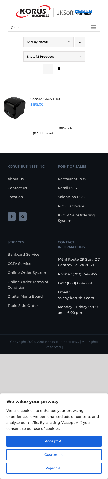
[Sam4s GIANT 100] (14, 107)
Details (67, 128)
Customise (54, 454)
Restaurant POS (72, 179)
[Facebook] (12, 216)
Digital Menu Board (25, 296)
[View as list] (58, 69)
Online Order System (27, 272)
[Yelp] (23, 216)
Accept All (54, 441)
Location (15, 197)
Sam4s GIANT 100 (45, 99)
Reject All (54, 468)
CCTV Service (19, 263)
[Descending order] (80, 42)
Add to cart (44, 133)
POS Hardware (71, 206)
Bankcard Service (23, 254)
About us (16, 179)
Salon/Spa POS (71, 197)
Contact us (17, 188)
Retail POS (67, 188)
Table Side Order (23, 305)
